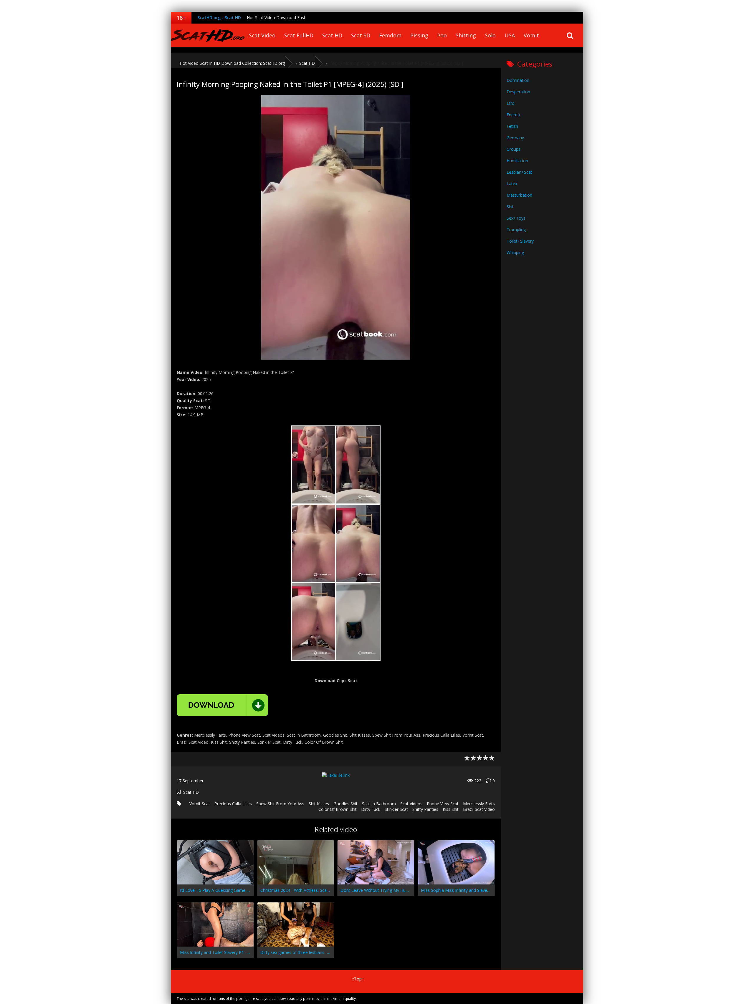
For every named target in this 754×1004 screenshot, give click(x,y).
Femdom (390, 35)
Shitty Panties (425, 809)
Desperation (518, 92)
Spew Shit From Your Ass (280, 803)
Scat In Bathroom (379, 803)
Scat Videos (411, 803)
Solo (490, 35)
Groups (513, 149)
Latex (512, 183)
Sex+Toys (516, 218)
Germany (515, 137)
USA (510, 35)
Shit (510, 206)
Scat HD (332, 35)
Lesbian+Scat (519, 172)
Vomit (531, 35)
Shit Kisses (319, 803)
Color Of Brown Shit (337, 809)
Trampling (516, 229)
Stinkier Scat (396, 809)
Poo (442, 35)
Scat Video (262, 35)
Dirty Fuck (370, 809)
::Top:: (357, 979)
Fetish (512, 126)
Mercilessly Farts (479, 803)
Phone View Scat (443, 803)
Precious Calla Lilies (233, 803)
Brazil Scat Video (479, 809)
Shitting (466, 35)
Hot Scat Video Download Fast (276, 17)
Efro (511, 103)
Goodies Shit (345, 803)
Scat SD (360, 35)
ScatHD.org (207, 35)
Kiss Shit (451, 809)
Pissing (419, 35)
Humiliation (517, 160)
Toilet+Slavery (520, 241)
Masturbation (519, 195)
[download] (222, 705)
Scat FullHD (298, 35)
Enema (513, 114)
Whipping (515, 252)
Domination (518, 80)
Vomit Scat (199, 803)
